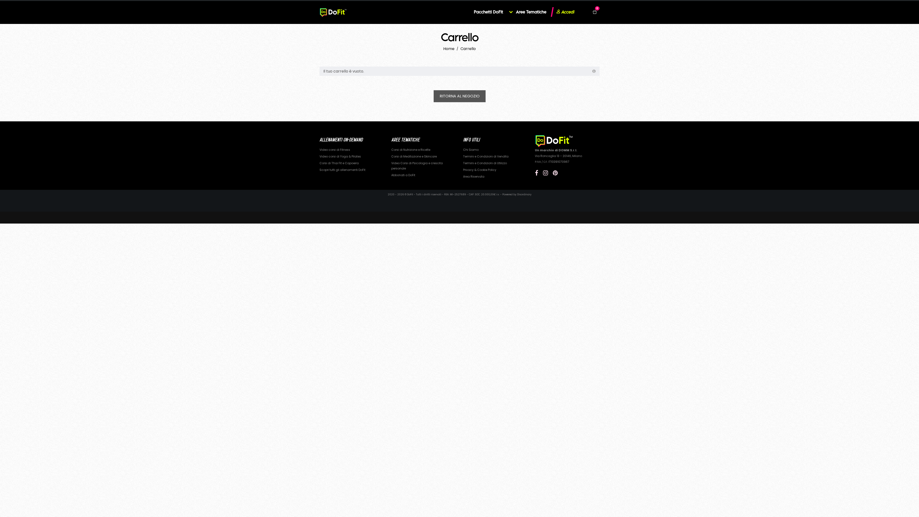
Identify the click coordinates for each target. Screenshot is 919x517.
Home (448, 48)
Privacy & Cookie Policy (479, 170)
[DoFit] (333, 12)
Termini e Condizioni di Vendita (486, 156)
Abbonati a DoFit (403, 175)
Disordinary (524, 194)
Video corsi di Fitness (334, 150)
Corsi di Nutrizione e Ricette (410, 150)
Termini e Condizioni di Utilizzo (485, 163)
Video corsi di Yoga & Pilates (340, 156)
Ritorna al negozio (460, 96)
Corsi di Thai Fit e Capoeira (339, 163)
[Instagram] (545, 173)
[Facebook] (536, 173)
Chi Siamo (471, 150)
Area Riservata (473, 176)
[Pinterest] (555, 173)
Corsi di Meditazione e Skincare (414, 156)
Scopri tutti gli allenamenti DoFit (342, 170)
